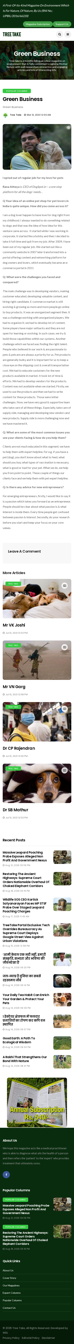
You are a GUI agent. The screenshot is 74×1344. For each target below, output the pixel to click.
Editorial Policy (31, 1338)
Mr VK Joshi (14, 625)
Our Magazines (11, 1285)
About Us (8, 1270)
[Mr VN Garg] (37, 660)
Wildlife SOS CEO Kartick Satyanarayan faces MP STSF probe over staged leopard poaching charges (25, 905)
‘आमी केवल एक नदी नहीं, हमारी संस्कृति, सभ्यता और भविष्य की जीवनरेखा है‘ (24, 959)
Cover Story (9, 1278)
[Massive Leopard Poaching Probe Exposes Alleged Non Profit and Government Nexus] (62, 1204)
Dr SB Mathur (15, 810)
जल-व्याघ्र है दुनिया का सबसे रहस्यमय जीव (22, 978)
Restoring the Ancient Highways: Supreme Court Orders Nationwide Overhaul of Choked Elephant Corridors (26, 880)
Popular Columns (16, 91)
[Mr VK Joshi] (37, 598)
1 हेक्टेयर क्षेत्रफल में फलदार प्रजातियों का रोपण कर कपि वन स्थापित (24, 1020)
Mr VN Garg (14, 687)
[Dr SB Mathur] (37, 783)
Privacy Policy (11, 1338)
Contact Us (9, 1307)
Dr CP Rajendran (19, 748)
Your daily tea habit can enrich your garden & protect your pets (26, 999)
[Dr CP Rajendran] (37, 721)
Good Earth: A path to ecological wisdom (19, 1040)
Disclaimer (48, 1338)
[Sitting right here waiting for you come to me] (62, 857)
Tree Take (15, 114)
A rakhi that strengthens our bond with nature (25, 1059)
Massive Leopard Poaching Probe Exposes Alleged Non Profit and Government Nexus (25, 856)
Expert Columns (12, 1292)
